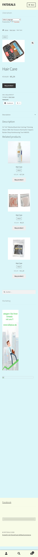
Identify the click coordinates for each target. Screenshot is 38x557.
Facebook (6, 502)
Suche (19, 553)
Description (6, 115)
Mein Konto (6, 553)
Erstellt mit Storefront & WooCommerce (16, 535)
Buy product (9, 86)
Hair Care (12, 30)
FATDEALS (8, 5)
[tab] (19, 115)
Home (6, 30)
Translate (16, 22)
